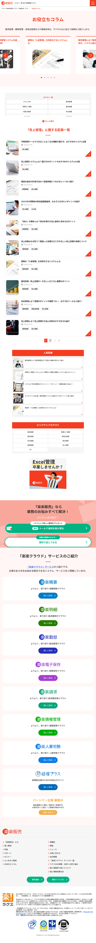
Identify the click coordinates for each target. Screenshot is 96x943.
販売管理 (69, 102)
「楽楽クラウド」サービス (40, 567)
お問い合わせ (55, 853)
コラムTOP (27, 102)
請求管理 (69, 107)
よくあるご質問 (10, 860)
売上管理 (65, 445)
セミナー (7, 857)
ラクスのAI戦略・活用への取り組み (64, 864)
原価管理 (69, 117)
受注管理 (69, 112)
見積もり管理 (27, 107)
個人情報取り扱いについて (60, 868)
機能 (51, 846)
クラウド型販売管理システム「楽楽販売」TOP (15, 8)
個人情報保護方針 (57, 872)
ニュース (53, 849)
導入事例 (7, 846)
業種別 (52, 842)
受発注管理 (27, 112)
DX (31, 449)
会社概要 (53, 857)
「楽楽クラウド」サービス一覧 (62, 860)
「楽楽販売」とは (11, 842)
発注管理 (27, 117)
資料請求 (35, 879)
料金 (6, 849)
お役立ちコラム (10, 864)
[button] (41, 77)
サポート (7, 853)
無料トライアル (58, 879)
